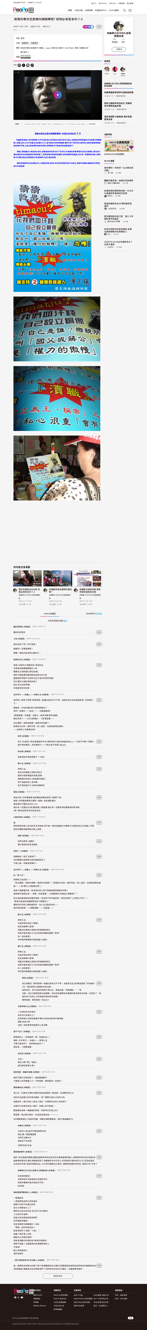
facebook (15, 1297)
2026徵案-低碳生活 (101, 1295)
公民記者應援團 (60, 1302)
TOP (130, 1318)
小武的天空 (112, 209)
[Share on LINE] (27, 65)
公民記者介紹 (59, 1305)
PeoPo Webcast (60, 1298)
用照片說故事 (79, 1305)
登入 (95, 3)
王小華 (110, 173)
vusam (48, 48)
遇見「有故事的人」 (101, 1305)
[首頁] (23, 10)
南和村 (61, 48)
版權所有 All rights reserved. (26, 57)
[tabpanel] (57, 945)
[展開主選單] (130, 10)
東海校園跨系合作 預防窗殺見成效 (118, 204)
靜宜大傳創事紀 (114, 183)
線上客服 (130, 3)
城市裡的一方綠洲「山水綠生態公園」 (118, 169)
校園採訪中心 (101, 10)
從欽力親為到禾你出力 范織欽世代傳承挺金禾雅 (118, 104)
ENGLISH (112, 3)
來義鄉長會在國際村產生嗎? (60, 590)
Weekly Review (39, 1305)
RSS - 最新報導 (121, 1295)
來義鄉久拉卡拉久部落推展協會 (119, 34)
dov (109, 234)
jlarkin (107, 74)
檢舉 (99, 27)
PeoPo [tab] (50, 614)
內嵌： (17, 124)
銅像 (76, 48)
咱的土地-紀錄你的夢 (82, 1302)
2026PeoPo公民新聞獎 (114, 154)
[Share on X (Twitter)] (23, 65)
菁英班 (54, 48)
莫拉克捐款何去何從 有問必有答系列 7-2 (29, 590)
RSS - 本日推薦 (121, 1298)
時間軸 (36, 1302)
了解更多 (118, 49)
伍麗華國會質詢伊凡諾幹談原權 (118, 92)
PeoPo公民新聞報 (61, 1295)
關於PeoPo (37, 1295)
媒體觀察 (25, 43)
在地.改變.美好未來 (101, 1302)
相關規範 (36, 1298)
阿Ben (110, 196)
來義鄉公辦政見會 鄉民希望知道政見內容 (90, 590)
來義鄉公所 (84, 48)
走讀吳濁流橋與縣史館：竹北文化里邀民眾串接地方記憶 (118, 192)
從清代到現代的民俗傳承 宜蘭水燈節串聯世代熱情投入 (118, 230)
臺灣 (23, 38)
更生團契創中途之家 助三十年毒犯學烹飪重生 (118, 217)
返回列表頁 (57, 1276)
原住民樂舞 (25, 48)
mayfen (111, 247)
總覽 (70, 10)
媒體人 (42, 48)
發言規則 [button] (98, 614)
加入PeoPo (103, 3)
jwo (115, 74)
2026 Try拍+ (79, 1295)
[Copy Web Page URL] (32, 65)
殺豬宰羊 (34, 48)
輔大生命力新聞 (114, 222)
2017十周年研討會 (101, 1298)
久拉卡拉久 (69, 48)
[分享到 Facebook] (19, 65)
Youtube (22, 1297)
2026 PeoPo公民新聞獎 (83, 1298)
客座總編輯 (58, 1309)
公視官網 (121, 3)
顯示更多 (24, 52)
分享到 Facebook (99, 73)
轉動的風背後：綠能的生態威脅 (118, 180)
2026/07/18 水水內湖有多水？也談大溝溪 (118, 243)
